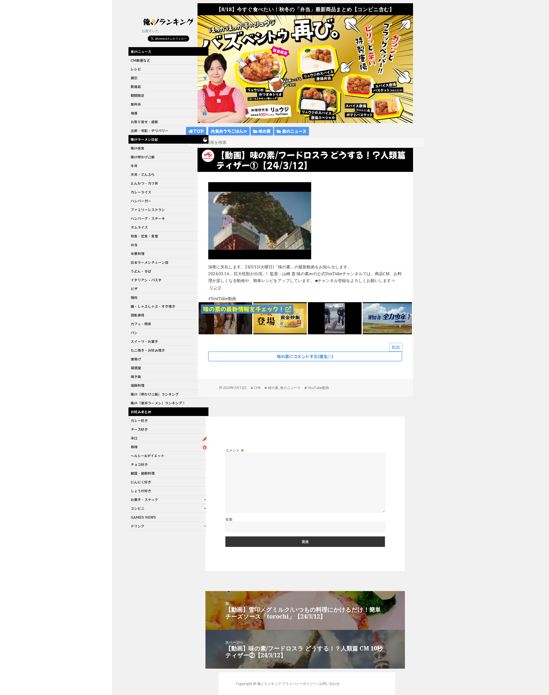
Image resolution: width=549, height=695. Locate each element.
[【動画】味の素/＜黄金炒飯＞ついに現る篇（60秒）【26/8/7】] (280, 318)
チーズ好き (139, 429)
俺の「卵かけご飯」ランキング (155, 394)
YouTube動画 (318, 387)
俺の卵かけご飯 (143, 156)
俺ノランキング (269, 683)
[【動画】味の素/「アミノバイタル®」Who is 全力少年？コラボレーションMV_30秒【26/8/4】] (335, 318)
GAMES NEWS (143, 517)
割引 (134, 77)
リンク (215, 287)
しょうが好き (141, 490)
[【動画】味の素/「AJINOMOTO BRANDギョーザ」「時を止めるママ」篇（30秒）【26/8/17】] (225, 318)
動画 (396, 347)
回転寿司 (137, 315)
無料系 (136, 104)
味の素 (264, 131)
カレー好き (139, 420)
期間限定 (137, 95)
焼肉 (134, 297)
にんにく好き (141, 482)
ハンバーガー (141, 200)
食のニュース (141, 51)
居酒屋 (136, 367)
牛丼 (134, 165)
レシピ (136, 69)
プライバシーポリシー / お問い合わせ (311, 683)
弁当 (134, 244)
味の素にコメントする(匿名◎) (305, 356)
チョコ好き (139, 464)
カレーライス (141, 192)
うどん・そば (141, 271)
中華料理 (137, 253)
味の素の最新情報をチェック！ (244, 309)
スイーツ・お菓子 (144, 341)
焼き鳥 (136, 376)
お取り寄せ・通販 (144, 121)
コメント (234, 450)
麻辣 (134, 446)
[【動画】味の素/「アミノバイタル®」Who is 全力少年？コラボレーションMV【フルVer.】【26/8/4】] (389, 318)
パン (134, 332)
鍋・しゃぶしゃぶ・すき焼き (153, 306)
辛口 (134, 438)
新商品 (136, 86)
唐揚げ (136, 359)
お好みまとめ (141, 411)
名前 (228, 519)
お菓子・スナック (144, 499)
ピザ (134, 288)
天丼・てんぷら (143, 174)
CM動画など (140, 60)
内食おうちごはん (227, 131)
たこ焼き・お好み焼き (148, 350)
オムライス (139, 227)
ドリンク (137, 525)
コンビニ (137, 508)
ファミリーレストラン (148, 209)
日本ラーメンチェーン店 (149, 262)
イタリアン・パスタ (146, 279)
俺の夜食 (137, 148)
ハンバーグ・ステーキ (148, 218)
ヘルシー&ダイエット (147, 455)
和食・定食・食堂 (144, 236)
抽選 (134, 113)
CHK (257, 387)
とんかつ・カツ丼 (144, 183)
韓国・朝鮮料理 (143, 473)
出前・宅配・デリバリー (149, 130)
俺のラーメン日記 (144, 139)
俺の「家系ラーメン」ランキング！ (158, 402)
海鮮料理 (137, 385)
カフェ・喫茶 (141, 323)
